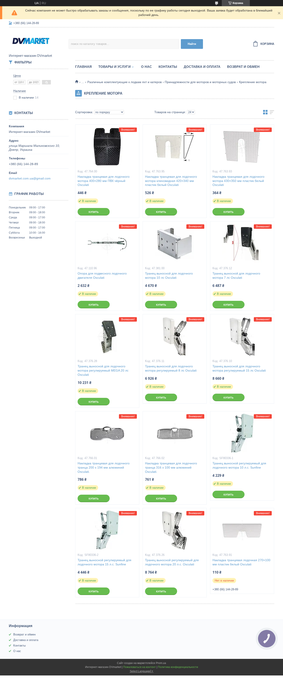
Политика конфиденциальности (178, 667)
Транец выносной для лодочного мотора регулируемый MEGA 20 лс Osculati (103, 370)
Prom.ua (161, 663)
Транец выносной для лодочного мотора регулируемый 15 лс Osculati (239, 368)
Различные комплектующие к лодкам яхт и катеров (124, 82)
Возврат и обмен (243, 66)
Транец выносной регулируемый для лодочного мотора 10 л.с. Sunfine (239, 465)
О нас (146, 66)
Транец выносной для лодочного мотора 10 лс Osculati (169, 275)
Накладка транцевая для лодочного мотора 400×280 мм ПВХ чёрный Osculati (104, 181)
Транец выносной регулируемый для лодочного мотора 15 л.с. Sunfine (104, 562)
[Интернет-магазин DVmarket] (39, 41)
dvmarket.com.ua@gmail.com (30, 178)
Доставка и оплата (202, 66)
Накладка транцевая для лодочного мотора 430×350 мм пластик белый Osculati (238, 181)
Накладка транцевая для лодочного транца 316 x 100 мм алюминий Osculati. (171, 467)
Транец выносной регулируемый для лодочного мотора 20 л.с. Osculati (172, 562)
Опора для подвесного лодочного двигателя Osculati (102, 275)
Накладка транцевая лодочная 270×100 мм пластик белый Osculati (241, 562)
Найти (192, 44)
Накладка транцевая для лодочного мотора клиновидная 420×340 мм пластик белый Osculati (171, 181)
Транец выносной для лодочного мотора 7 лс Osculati (236, 275)
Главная (83, 66)
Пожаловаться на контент (139, 667)
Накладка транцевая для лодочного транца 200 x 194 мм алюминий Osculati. (104, 467)
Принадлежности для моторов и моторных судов (200, 82)
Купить (94, 212)
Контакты (168, 66)
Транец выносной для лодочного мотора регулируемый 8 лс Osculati (171, 368)
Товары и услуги (114, 66)
